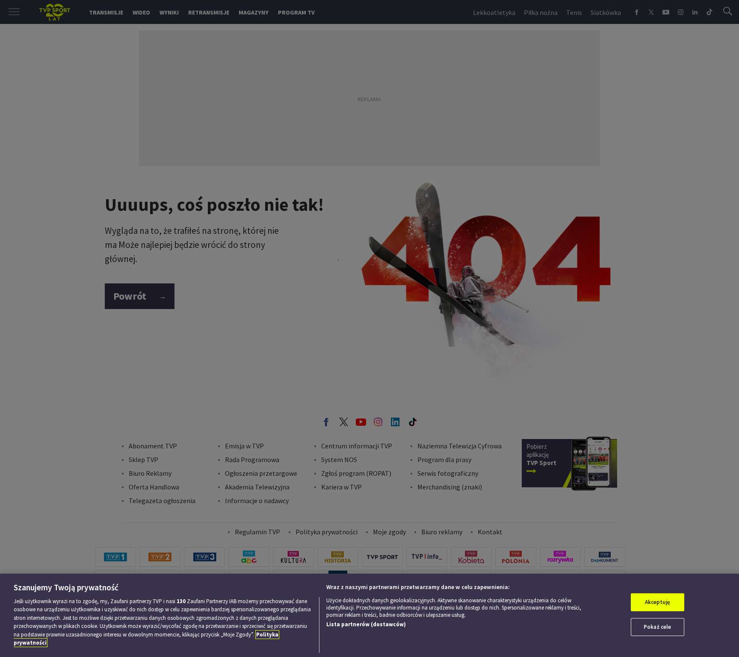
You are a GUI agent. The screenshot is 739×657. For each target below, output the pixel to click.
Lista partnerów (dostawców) (366, 624)
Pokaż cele (657, 626)
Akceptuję (657, 602)
